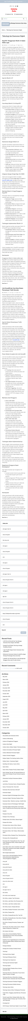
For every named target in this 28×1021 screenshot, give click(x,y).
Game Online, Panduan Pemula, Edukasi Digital (13, 769)
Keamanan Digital (7, 792)
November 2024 (6, 724)
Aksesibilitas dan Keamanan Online (11, 735)
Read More (4, 283)
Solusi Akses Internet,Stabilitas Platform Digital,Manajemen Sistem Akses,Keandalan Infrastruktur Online (13, 935)
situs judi (5, 861)
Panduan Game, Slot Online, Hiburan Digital (12, 819)
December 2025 (6, 688)
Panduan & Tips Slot (7, 814)
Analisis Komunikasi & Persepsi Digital (11, 749)
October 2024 (6, 727)
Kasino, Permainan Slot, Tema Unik (11, 787)
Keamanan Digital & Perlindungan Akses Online (13, 795)
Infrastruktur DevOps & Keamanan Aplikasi (12, 778)
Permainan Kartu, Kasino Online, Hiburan (12, 825)
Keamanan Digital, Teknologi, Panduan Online (13, 798)
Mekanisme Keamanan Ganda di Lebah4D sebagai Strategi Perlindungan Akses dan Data (13, 1)
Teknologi (5, 951)
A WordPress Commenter (9, 668)
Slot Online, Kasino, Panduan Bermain (11, 906)
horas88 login (16, 339)
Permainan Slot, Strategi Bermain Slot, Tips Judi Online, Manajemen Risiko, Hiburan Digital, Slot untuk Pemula (13, 842)
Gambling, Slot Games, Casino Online (11, 764)
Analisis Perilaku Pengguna (9, 755)
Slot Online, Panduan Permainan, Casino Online (13, 909)
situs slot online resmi (8, 881)
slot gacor (5, 546)
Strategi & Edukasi (7, 945)
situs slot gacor (6, 534)
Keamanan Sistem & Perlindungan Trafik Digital (13, 804)
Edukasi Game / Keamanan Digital (10, 761)
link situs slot (6, 540)
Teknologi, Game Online (8, 987)
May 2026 (5, 676)
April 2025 (5, 710)
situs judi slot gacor (7, 867)
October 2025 (6, 693)
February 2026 (6, 682)
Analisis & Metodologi (8, 738)
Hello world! (19, 668)
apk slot (4, 596)
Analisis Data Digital (7, 744)
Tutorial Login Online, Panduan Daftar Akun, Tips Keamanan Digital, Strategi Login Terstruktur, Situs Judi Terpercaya (14, 999)
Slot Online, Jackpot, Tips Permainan (11, 898)
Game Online (6, 766)
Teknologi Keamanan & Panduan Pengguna (12, 981)
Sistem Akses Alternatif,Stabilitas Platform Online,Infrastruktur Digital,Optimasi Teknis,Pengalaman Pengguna (12, 857)
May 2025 (5, 707)
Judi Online (5, 781)
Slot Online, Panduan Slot (8, 912)
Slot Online (5, 892)
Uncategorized (6, 1003)
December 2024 (6, 722)
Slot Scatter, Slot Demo (8, 931)
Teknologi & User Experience (9, 960)
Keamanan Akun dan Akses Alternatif (11, 789)
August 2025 (5, 699)
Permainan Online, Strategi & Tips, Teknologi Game (14, 835)
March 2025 (5, 713)
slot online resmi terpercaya (9, 895)
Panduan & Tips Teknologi (9, 816)
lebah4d (4, 811)
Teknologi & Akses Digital (8, 954)
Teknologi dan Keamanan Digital (10, 962)
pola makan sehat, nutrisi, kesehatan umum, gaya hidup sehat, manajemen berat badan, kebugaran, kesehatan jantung (14, 848)
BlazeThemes (15, 1018)
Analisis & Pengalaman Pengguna (10, 741)
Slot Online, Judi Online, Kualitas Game (11, 904)
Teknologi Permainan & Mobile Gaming (11, 984)
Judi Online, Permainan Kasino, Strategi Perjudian (14, 784)
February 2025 (6, 716)
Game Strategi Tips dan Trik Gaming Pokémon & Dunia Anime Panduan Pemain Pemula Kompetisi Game (14, 774)
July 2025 (5, 702)
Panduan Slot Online (7, 822)
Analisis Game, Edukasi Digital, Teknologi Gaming (14, 747)
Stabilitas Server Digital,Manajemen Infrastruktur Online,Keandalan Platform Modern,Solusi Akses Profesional (14, 941)
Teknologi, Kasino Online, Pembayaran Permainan (14, 990)
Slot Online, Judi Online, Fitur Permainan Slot (13, 901)
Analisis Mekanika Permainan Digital (11, 752)
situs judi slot (6, 864)
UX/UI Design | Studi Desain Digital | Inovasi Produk (14, 1006)
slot (4, 557)
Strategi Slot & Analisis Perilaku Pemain (12, 948)
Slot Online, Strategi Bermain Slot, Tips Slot (12, 915)
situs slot (5, 872)
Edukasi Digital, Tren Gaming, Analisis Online (13, 758)
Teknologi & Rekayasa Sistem (9, 957)
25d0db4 (5, 45)
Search (4, 630)
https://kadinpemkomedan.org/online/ (11, 613)
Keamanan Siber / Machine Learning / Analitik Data (14, 801)
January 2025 (6, 719)
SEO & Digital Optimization (9, 852)
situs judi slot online (7, 870)
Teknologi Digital (6, 965)
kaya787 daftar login (7, 180)
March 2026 (5, 679)
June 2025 (5, 705)
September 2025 (6, 696)
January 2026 (6, 685)
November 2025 (6, 690)
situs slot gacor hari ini (8, 579)
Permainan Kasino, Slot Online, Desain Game (13, 828)
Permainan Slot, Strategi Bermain (10, 838)
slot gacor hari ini (7, 529)
